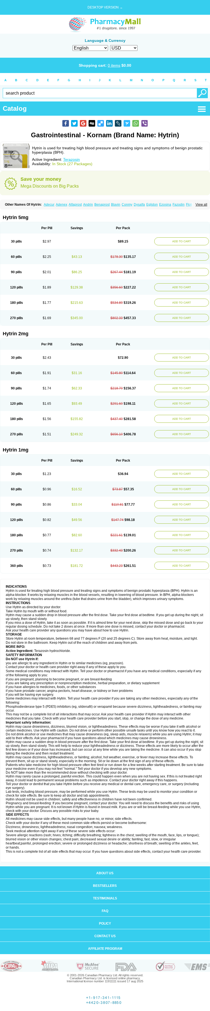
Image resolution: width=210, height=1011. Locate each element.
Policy (105, 923)
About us (104, 873)
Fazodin (179, 204)
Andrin (88, 204)
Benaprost (102, 204)
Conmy (127, 204)
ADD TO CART (181, 241)
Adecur (49, 204)
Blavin (115, 204)
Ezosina (165, 204)
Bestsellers (105, 886)
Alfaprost (75, 204)
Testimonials (105, 898)
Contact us (105, 936)
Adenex (61, 204)
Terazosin (71, 159)
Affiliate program (105, 949)
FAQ (105, 911)
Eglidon (152, 204)
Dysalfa (139, 204)
